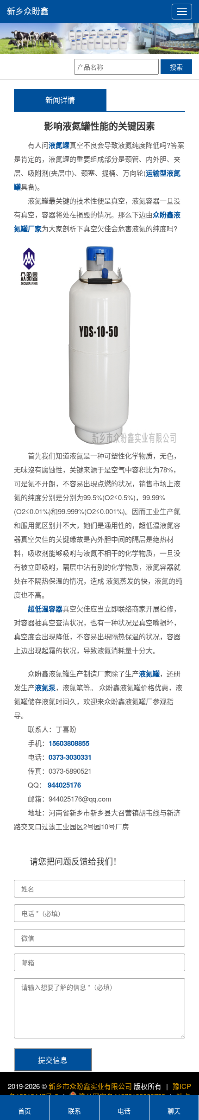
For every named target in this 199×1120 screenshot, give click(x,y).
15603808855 (69, 743)
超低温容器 (45, 609)
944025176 (64, 785)
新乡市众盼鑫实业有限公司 (90, 1086)
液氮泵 (45, 687)
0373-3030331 (70, 757)
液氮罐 (59, 145)
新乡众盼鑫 (28, 11)
